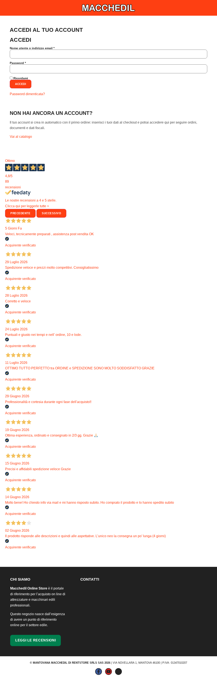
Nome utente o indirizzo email (39, 48)
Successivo (51, 213)
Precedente (20, 213)
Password (24, 62)
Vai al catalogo (21, 136)
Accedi (20, 84)
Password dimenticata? (27, 94)
